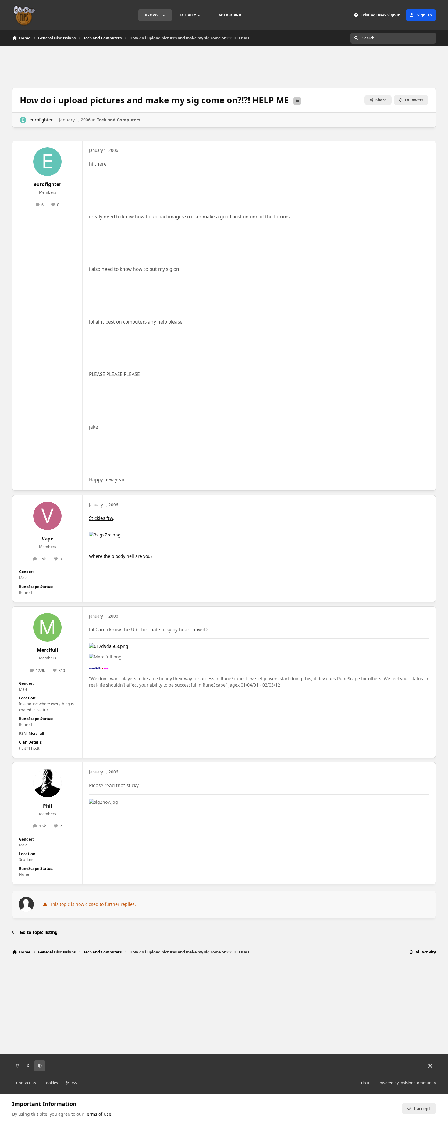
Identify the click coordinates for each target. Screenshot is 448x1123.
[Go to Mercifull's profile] (47, 627)
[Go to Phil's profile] (47, 783)
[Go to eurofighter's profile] (23, 120)
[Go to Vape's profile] (47, 516)
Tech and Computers (118, 120)
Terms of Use (98, 1114)
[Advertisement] (224, 66)
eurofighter (41, 120)
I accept (422, 1108)
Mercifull (47, 650)
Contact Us (26, 1082)
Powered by (406, 1082)
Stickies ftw (101, 518)
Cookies (51, 1082)
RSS (73, 1082)
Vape (47, 539)
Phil (47, 806)
